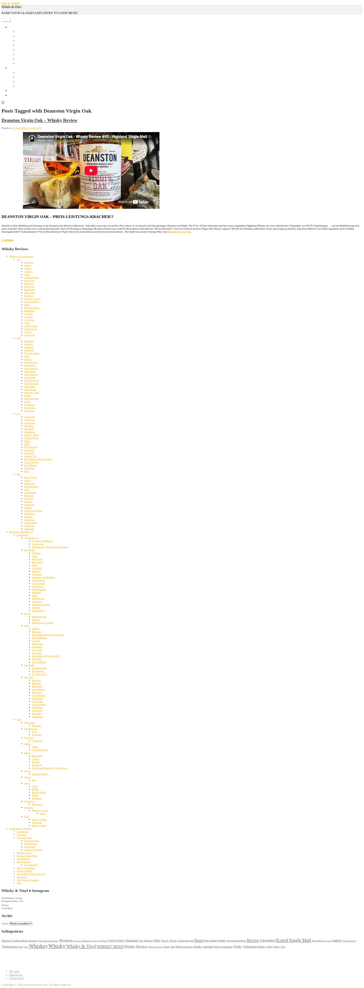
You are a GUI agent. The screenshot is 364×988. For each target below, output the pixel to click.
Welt (19, 719)
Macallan (29, 425)
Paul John (29, 453)
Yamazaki (29, 528)
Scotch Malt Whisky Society (31, 874)
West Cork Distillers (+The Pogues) (50, 768)
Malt (191, 941)
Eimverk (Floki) (40, 774)
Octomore (29, 450)
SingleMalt (317, 941)
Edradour (29, 350)
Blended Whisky (51, 941)
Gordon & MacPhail (27, 855)
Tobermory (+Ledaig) (43, 622)
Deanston (29, 347)
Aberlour (28, 262)
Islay (26, 625)
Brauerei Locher (32, 298)
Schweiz (28, 807)
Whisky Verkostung (245, 946)
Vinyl (13, 68)
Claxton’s (22, 834)
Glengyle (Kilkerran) (42, 541)
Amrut (27, 265)
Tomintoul (29, 519)
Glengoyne (30, 377)
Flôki (27, 356)
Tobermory (29, 513)
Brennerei (87, 940)
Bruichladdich (31, 301)
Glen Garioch (31, 374)
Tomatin (28, 516)
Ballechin (29, 280)
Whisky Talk (169, 947)
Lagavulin (29, 416)
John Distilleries (40, 749)
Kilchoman (30, 407)
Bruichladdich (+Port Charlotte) (48, 634)
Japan (27, 783)
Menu (6, 19)
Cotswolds (29, 335)
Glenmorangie (31, 383)
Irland (27, 752)
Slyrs (26, 489)
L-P (18, 413)
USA (26, 816)
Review (253, 940)
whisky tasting (203, 946)
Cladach (28, 316)
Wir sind (16, 95)
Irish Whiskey (145, 940)
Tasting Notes (349, 940)
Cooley (28, 332)
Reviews (21, 32)
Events (20, 36)
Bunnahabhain (31, 307)
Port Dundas (30, 465)
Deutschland (30, 728)
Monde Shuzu (31, 438)
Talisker (28, 501)
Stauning (29, 495)
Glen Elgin (29, 371)
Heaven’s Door (31, 392)
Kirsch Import (24, 861)
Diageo (103, 941)
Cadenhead (22, 831)
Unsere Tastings (22, 90)
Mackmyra (29, 432)
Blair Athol (30, 292)
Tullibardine (30, 522)
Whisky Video (264, 946)
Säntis (27, 480)
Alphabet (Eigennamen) (21, 256)
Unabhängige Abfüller (20, 828)
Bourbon (65, 940)
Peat (206, 940)
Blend (41, 941)
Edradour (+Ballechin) (43, 577)
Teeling (28, 507)
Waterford (29, 525)
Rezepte (21, 59)
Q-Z (19, 474)
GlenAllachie (31, 362)
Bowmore (29, 295)
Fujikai (28, 359)
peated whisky (217, 940)
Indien (27, 743)
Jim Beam (29, 404)
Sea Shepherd (31, 486)
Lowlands (29, 665)
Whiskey (38, 946)
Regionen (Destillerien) (21, 531)
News (20, 54)
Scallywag (29, 483)
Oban (27, 444)
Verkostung (9, 946)
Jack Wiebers (23, 858)
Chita (27, 323)
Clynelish (29, 319)
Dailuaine (29, 341)
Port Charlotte (31, 462)
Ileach (27, 401)
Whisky (15, 27)
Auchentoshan (31, 277)
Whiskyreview (155, 947)
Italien (27, 777)
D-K (19, 338)
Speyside (29, 677)
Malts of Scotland (26, 868)
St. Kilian (29, 498)
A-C (19, 259)
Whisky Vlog (279, 947)
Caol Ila (28, 313)
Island (27, 771)
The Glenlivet (31, 380)
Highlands (29, 550)
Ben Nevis (29, 286)
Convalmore (30, 329)
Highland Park (31, 398)
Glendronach (31, 368)
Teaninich (29, 504)
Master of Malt (24, 871)
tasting (337, 940)
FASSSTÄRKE (116, 940)
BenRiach (29, 289)
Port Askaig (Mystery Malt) (38, 459)
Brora (27, 304)
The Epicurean (31, 353)
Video (20, 947)
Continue (7, 240)
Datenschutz (16, 978)
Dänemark (29, 722)
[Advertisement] (71, 957)
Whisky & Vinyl (11, 6)
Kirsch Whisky (169, 940)
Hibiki (27, 395)
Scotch (282, 940)
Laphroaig (29, 419)
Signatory (22, 877)
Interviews (22, 50)
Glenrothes (29, 386)
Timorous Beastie (33, 510)
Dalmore (28, 344)
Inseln (27, 613)
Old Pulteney (31, 447)
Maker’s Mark (31, 435)
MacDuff (28, 428)
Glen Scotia (30, 389)
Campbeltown (31, 537)
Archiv (5, 923)
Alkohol (6, 940)
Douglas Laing (24, 837)
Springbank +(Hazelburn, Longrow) (50, 547)
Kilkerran (29, 410)
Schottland (22, 534)
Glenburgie (30, 365)
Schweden (29, 801)
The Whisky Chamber (28, 880)
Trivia (20, 63)
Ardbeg (28, 268)
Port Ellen (29, 468)
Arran (27, 274)
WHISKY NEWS (110, 946)
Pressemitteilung (236, 940)
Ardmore (28, 271)
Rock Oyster (30, 477)
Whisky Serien (24, 41)
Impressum (15, 974)
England (28, 737)
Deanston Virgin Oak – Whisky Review (39, 120)
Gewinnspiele (24, 45)
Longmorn (29, 422)
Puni (26, 471)
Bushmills (29, 310)
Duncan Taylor (24, 852)
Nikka (27, 441)
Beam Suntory (29, 940)
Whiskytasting (183, 946)
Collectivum (30, 326)
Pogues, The (30, 456)
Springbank (30, 492)
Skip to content (11, 3)
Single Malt (300, 940)
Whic (19, 883)
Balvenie (29, 283)
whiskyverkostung (222, 946)
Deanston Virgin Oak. (179, 231)
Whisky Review (135, 946)
